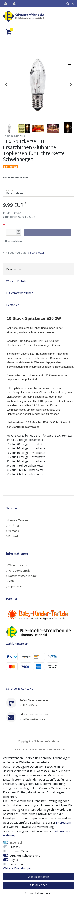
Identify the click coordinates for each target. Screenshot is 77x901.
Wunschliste (14, 241)
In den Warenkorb (46, 232)
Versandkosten (36, 252)
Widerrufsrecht (17, 565)
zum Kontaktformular (33, 719)
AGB (11, 581)
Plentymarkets (57, 749)
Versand (13, 531)
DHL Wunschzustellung (25, 855)
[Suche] (67, 3)
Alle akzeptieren (38, 877)
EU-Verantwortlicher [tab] (19, 293)
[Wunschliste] (73, 3)
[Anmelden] (6, 3)
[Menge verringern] (18, 233)
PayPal (14, 860)
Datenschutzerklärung (22, 576)
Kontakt (13, 536)
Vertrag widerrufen (20, 570)
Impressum (15, 586)
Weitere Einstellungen (17, 868)
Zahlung (13, 525)
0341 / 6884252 (29, 705)
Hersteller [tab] (12, 305)
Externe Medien (20, 851)
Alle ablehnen (38, 885)
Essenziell (16, 842)
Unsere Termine (18, 520)
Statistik (15, 847)
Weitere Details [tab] (16, 281)
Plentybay (31, 749)
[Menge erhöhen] (18, 230)
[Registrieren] (15, 3)
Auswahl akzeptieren (38, 893)
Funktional (16, 864)
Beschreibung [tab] (15, 269)
